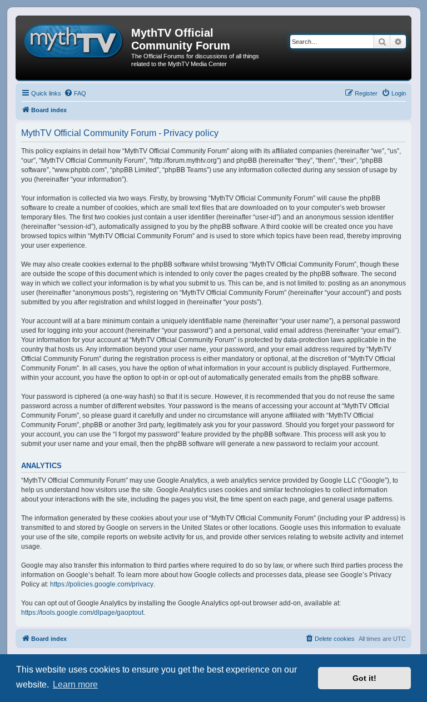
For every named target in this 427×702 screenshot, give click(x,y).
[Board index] (74, 39)
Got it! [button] (364, 678)
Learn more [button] (75, 684)
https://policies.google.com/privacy (101, 584)
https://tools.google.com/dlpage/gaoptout (82, 612)
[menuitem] (75, 93)
